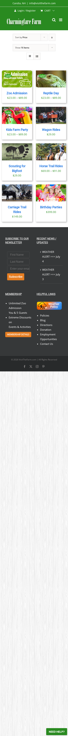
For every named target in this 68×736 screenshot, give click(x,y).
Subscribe (15, 276)
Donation (45, 329)
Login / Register (27, 10)
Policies (44, 315)
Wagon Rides (51, 129)
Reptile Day (51, 93)
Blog (43, 320)
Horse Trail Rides (51, 166)
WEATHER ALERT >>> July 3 (51, 274)
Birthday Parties (51, 207)
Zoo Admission (17, 93)
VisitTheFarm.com (27, 359)
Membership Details (18, 334)
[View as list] (36, 56)
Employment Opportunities (48, 337)
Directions (46, 325)
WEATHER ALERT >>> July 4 (51, 256)
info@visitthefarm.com (42, 3)
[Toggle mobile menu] (61, 20)
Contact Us (46, 344)
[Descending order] (52, 37)
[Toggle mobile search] (54, 20)
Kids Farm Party (17, 129)
